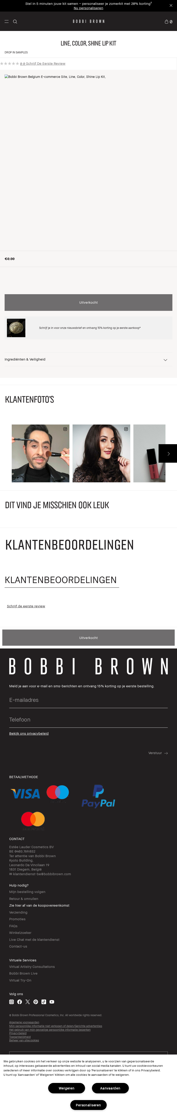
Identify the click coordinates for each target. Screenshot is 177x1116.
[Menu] (7, 21)
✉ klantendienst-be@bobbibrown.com (40, 874)
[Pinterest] (35, 1001)
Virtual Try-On (20, 980)
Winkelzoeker (20, 932)
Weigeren (67, 1088)
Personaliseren (88, 1105)
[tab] (62, 580)
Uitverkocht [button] (88, 302)
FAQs (13, 926)
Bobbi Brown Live (23, 973)
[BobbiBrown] (88, 21)
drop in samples (16, 52)
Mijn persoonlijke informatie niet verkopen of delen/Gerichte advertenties (55, 1026)
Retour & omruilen (23, 898)
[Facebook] (19, 1001)
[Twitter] (27, 1001)
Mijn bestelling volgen (27, 892)
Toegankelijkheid (20, 1037)
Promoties (17, 919)
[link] (168, 21)
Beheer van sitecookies (24, 1040)
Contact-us (18, 946)
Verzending (18, 912)
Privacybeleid (18, 1033)
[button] (7, 21)
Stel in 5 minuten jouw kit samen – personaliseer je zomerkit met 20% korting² (88, 3)
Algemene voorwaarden (24, 1022)
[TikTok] (43, 1001)
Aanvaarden (110, 1088)
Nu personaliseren (88, 8)
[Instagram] (11, 1001)
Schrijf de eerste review (45, 63)
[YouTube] (52, 1001)
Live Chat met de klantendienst (34, 939)
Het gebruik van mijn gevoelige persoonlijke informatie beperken (50, 1029)
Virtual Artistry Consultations (32, 966)
